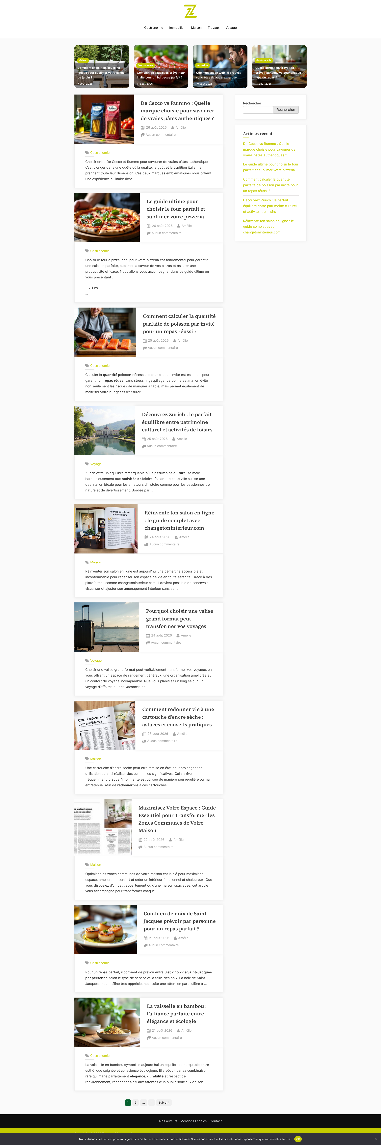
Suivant (163, 1102)
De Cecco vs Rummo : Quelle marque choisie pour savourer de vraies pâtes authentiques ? (177, 111)
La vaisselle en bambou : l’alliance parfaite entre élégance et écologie (177, 1014)
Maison (196, 28)
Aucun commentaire (161, 135)
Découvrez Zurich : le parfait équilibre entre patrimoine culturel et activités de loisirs (177, 422)
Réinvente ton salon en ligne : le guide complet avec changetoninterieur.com (179, 520)
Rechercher (252, 103)
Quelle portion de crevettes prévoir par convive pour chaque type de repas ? (278, 72)
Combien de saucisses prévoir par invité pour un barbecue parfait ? (161, 75)
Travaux (213, 28)
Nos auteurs (168, 1121)
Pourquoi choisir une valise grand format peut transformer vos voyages (179, 619)
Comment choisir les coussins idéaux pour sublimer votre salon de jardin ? (101, 72)
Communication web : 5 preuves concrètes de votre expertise (218, 75)
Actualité (202, 65)
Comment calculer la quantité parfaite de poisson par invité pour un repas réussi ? (179, 324)
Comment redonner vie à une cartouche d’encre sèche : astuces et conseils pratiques (178, 717)
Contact (216, 1121)
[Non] (376, 1139)
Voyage (231, 28)
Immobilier (177, 28)
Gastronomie (153, 28)
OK (298, 1138)
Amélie (181, 127)
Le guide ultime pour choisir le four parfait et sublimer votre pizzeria (176, 209)
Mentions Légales (193, 1121)
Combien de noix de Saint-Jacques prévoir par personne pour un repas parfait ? (180, 921)
